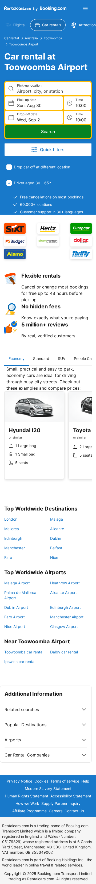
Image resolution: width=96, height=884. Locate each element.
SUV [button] (61, 358)
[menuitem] (15, 25)
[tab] (16, 359)
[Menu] (85, 8)
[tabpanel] (48, 427)
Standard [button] (41, 358)
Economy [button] (17, 358)
